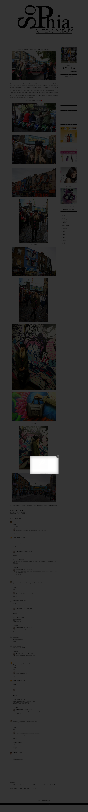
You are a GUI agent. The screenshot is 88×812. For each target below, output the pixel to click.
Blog (47, 473)
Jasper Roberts (45, 473)
